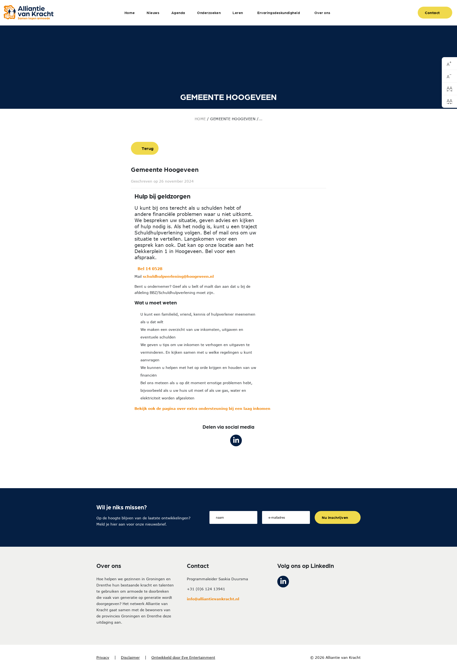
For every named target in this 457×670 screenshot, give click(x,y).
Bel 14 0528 (151, 269)
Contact (432, 12)
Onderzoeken (209, 12)
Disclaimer (130, 657)
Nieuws (153, 12)
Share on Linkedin (236, 440)
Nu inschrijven (335, 517)
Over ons (322, 12)
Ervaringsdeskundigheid (278, 12)
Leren (238, 12)
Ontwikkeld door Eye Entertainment (183, 657)
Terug (148, 148)
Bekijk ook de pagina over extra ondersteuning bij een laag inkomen (202, 408)
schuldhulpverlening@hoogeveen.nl (178, 276)
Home (129, 12)
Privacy (102, 657)
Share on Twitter (221, 440)
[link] (449, 63)
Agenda (178, 12)
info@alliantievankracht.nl (213, 599)
